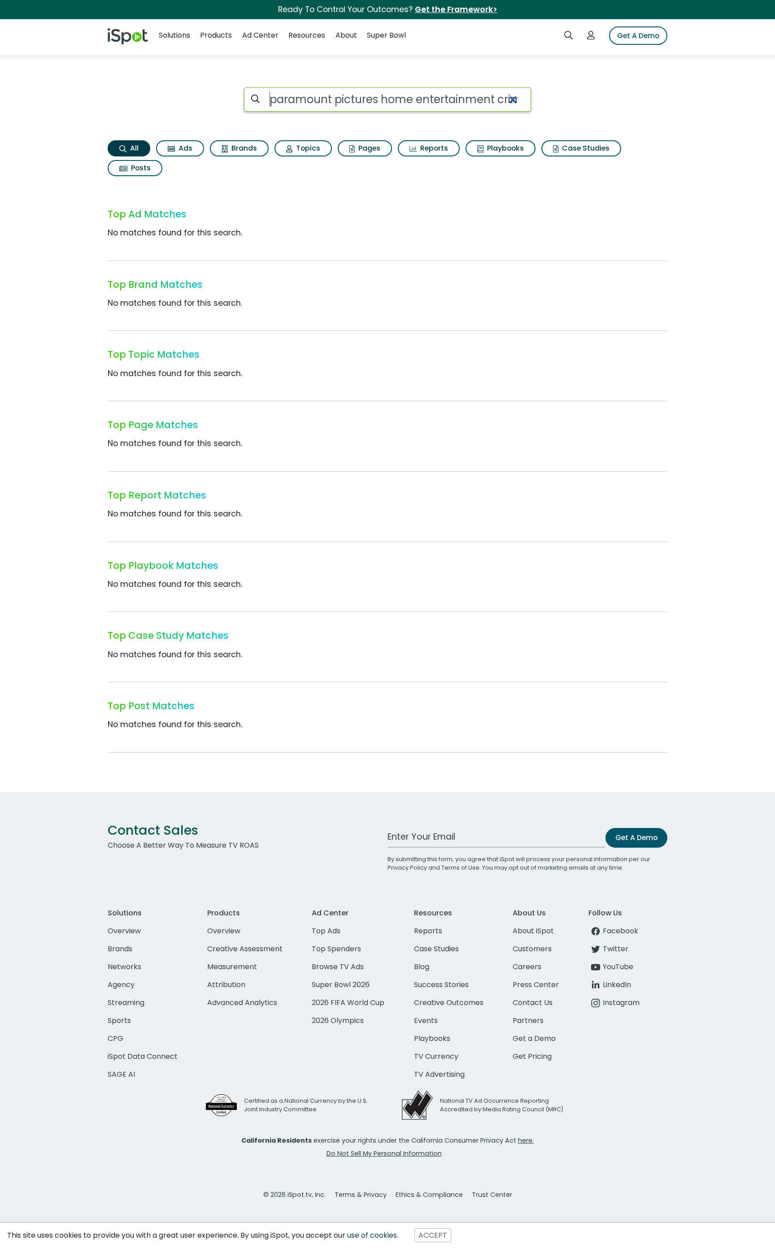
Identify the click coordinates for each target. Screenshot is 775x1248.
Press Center (536, 984)
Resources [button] (306, 35)
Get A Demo (638, 35)
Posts (140, 168)
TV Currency (436, 1056)
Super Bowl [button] (386, 35)
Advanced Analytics (242, 1002)
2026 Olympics (338, 1020)
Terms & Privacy (361, 1194)
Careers (527, 967)
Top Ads (326, 931)
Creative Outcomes (448, 1002)
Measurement (232, 967)
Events (426, 1020)
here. (526, 1140)
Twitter (615, 949)
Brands (243, 148)
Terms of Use (460, 867)
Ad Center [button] (260, 35)
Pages (368, 148)
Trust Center (492, 1194)
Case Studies (585, 148)
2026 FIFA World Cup (348, 1002)
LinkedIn (617, 984)
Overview (124, 931)
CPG (115, 1038)
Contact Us (533, 1002)
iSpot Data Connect (143, 1056)
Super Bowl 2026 (341, 984)
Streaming (126, 1002)
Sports (119, 1020)
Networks (124, 967)
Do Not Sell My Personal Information (384, 1153)
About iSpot (533, 931)
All (133, 148)
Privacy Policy (407, 867)
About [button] (346, 35)
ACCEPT (432, 1235)
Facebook (620, 931)
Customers (532, 949)
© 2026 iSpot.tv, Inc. (294, 1194)
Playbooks (504, 148)
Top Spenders (336, 949)
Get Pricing (532, 1056)
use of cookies (372, 1235)
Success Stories (441, 984)
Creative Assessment (245, 949)
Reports (433, 148)
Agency (121, 984)
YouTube (618, 967)
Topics (307, 148)
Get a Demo (534, 1038)
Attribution (226, 984)
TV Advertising (439, 1074)
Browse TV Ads (338, 967)
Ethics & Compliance (429, 1194)
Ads (184, 148)
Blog (421, 967)
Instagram (621, 1002)
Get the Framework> (456, 9)
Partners (528, 1020)
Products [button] (216, 35)
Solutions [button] (174, 35)
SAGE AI (121, 1074)
